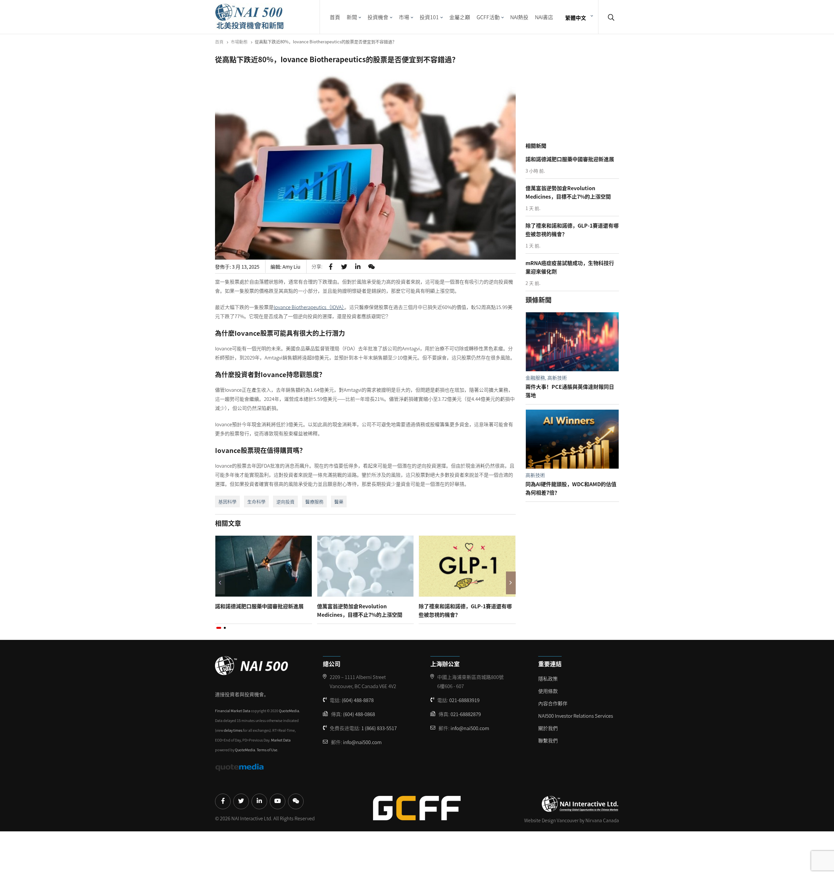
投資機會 (377, 17)
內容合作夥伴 (553, 703)
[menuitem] (578, 17)
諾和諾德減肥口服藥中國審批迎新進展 (259, 606)
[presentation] (220, 583)
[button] (219, 627)
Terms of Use (267, 749)
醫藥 (338, 501)
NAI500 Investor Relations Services (575, 715)
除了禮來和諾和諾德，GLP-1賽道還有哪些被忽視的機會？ (465, 610)
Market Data (281, 739)
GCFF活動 (488, 17)
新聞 (352, 17)
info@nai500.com (362, 742)
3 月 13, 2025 (245, 266)
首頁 (335, 17)
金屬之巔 (459, 17)
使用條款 (548, 690)
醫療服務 (314, 501)
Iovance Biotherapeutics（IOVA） (309, 306)
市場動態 (239, 41)
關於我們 (548, 728)
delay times (233, 730)
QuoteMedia (289, 710)
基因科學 (227, 501)
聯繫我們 (548, 740)
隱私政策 (548, 678)
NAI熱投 (519, 17)
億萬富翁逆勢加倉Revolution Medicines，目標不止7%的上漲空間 (359, 610)
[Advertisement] (574, 97)
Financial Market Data (232, 710)
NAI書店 (544, 17)
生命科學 (256, 501)
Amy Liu (291, 266)
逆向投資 (285, 501)
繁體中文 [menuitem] (575, 17)
